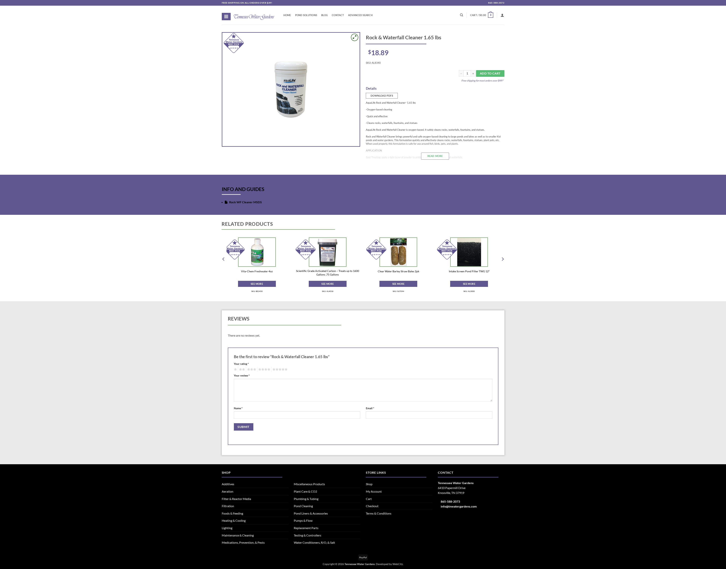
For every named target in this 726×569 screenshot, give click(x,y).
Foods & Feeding (232, 513)
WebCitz (397, 564)
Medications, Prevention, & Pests (243, 542)
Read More (435, 156)
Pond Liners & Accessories (311, 513)
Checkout (372, 506)
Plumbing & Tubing (306, 499)
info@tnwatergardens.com (459, 506)
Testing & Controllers (307, 535)
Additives (228, 484)
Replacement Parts (306, 528)
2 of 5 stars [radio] (241, 369)
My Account (374, 491)
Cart (369, 499)
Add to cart (490, 73)
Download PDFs (382, 95)
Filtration (228, 506)
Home (287, 15)
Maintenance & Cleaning (238, 535)
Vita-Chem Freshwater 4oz (257, 271)
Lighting (227, 528)
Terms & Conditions (378, 513)
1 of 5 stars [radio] (235, 369)
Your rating (241, 363)
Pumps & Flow (303, 520)
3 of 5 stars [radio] (251, 369)
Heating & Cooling (234, 520)
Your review (242, 375)
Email (370, 408)
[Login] (502, 15)
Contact (338, 15)
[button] (481, 15)
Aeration (227, 491)
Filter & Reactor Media (236, 499)
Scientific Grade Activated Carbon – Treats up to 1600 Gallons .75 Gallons (327, 272)
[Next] (502, 266)
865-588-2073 (496, 2)
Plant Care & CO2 (305, 491)
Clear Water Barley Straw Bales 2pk (398, 271)
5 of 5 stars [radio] (279, 369)
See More (257, 283)
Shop (369, 484)
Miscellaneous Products (309, 484)
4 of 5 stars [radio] (263, 369)
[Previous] (223, 266)
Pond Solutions (306, 15)
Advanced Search (360, 15)
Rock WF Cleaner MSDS (245, 202)
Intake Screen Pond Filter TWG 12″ (469, 271)
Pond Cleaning (303, 506)
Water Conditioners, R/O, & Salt (314, 542)
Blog (324, 15)
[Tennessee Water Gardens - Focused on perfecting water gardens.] (253, 15)
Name (238, 408)
